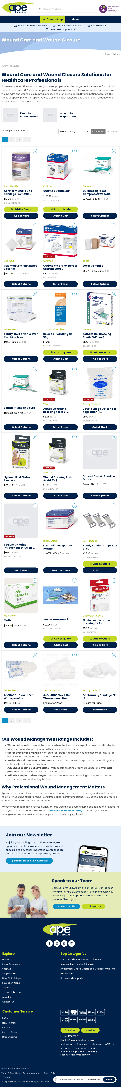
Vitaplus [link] (48, 404)
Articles (6, 987)
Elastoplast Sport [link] (93, 615)
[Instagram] (57, 943)
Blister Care (66, 973)
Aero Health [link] (11, 186)
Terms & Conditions (10, 1073)
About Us (7, 997)
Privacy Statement (32, 1073)
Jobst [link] (86, 261)
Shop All (6, 968)
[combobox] (69, 9)
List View (113, 131)
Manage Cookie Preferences (15, 1068)
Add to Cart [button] (21, 215)
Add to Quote (22, 209)
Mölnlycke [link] (10, 615)
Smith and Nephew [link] (54, 329)
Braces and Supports (71, 978)
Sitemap (7, 1077)
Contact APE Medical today (65, 810)
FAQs (5, 1018)
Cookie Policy (50, 1073)
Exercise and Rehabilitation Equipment (80, 959)
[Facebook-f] (49, 943)
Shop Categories (11, 964)
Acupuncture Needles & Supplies (77, 964)
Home (5, 959)
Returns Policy (9, 1032)
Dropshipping (9, 1036)
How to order (9, 1022)
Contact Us (8, 1001)
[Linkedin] (64, 943)
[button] (52, 19)
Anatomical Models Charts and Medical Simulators (87, 968)
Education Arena (11, 982)
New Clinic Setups (11, 978)
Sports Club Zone (11, 992)
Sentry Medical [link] (12, 329)
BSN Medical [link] (50, 541)
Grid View (99, 131)
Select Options (100, 215)
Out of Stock (60, 284)
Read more (60, 709)
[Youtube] (71, 943)
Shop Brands (9, 973)
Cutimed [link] (48, 186)
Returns (6, 1027)
